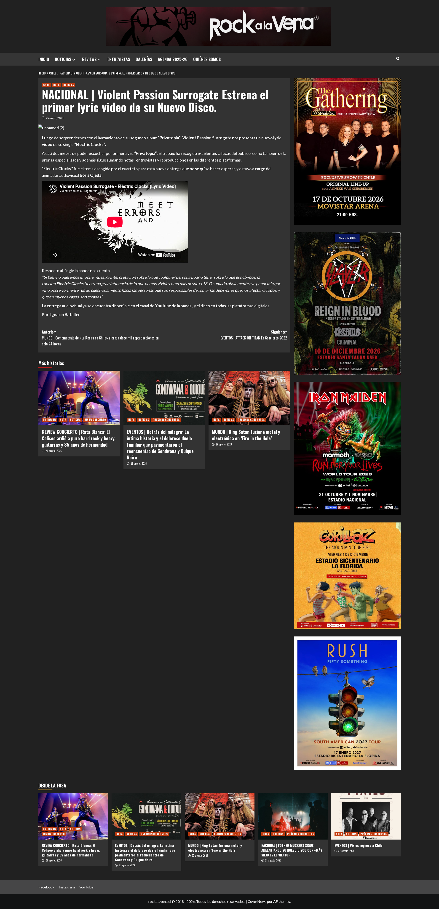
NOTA (56, 85)
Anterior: (100, 337)
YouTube (86, 887)
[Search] (398, 59)
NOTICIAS (63, 59)
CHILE (46, 85)
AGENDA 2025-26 (172, 59)
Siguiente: (253, 335)
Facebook (46, 887)
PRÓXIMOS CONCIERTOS (166, 419)
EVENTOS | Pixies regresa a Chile (359, 845)
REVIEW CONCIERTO (95, 419)
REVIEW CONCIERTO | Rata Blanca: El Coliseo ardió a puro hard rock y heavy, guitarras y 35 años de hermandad (78, 438)
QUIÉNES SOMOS (207, 59)
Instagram (67, 887)
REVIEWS (89, 59)
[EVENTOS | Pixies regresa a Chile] (366, 816)
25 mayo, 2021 (55, 118)
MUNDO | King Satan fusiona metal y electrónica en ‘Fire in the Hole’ (246, 435)
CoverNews (257, 901)
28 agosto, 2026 (139, 463)
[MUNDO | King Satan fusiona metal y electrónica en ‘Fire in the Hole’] (249, 398)
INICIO (43, 59)
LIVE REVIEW (49, 419)
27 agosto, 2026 (224, 444)
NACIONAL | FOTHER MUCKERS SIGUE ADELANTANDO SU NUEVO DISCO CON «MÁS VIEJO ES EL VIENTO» (291, 850)
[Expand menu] (73, 60)
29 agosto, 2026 (54, 451)
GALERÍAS (144, 59)
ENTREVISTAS (118, 59)
